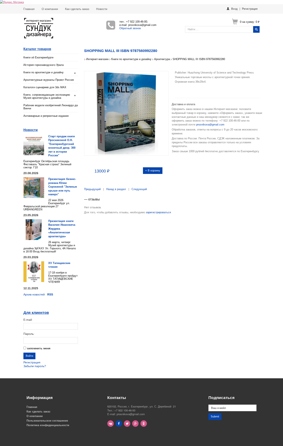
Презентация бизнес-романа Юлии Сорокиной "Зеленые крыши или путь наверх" (62, 186)
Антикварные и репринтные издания (46, 115)
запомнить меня (38, 348)
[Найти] (256, 29)
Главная (29, 9)
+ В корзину (152, 170)
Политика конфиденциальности (48, 425)
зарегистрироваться (158, 212)
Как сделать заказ (77, 9)
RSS (50, 294)
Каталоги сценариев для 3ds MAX (44, 87)
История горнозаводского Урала (43, 64)
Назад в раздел (116, 189)
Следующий (139, 189)
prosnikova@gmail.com (210, 124)
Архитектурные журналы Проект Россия (48, 79)
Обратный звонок (130, 28)
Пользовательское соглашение (47, 420)
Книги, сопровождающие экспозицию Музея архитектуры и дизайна (46, 96)
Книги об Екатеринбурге (38, 57)
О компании (50, 9)
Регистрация (250, 9)
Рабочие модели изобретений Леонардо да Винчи (50, 107)
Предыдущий (92, 189)
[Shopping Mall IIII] (126, 113)
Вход (234, 9)
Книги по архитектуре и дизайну (43, 72)
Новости (101, 9)
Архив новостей (34, 294)
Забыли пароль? (34, 366)
